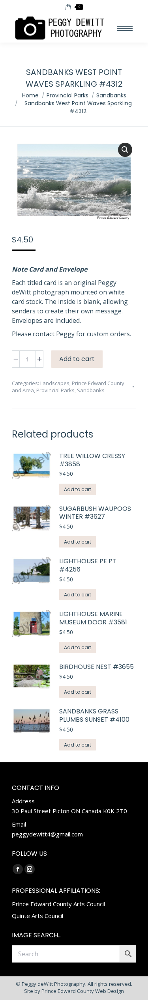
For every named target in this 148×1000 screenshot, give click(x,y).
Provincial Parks (55, 390)
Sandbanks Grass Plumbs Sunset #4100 (94, 716)
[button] (125, 150)
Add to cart (77, 358)
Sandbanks (91, 390)
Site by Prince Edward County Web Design (74, 990)
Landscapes (54, 383)
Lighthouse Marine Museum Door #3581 (93, 618)
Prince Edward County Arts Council (58, 904)
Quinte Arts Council (37, 916)
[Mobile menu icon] (124, 28)
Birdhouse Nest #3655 (96, 667)
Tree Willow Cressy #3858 (92, 460)
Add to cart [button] (77, 489)
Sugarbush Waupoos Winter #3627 (95, 513)
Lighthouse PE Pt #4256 (87, 565)
